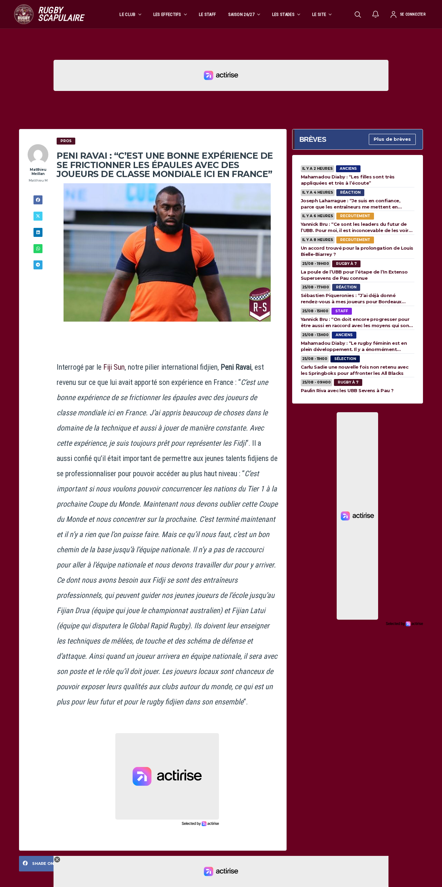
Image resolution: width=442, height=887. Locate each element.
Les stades (283, 14)
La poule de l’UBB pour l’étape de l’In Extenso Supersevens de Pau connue (354, 275)
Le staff (207, 14)
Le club (127, 14)
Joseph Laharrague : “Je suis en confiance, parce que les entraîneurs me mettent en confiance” (350, 204)
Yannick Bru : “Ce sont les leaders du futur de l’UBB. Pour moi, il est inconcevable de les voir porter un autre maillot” (355, 227)
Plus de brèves (392, 139)
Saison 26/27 (241, 14)
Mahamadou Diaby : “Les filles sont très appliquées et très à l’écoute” (348, 180)
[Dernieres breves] (376, 14)
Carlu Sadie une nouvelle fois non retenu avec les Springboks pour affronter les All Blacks (355, 370)
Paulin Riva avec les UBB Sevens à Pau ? (347, 390)
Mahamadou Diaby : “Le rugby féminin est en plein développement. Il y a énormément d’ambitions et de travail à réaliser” (354, 346)
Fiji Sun (114, 367)
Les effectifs (167, 14)
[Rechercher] (358, 14)
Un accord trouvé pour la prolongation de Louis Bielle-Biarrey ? (357, 251)
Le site (319, 14)
